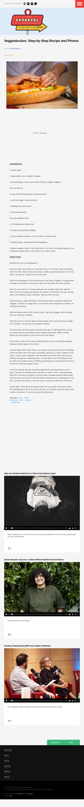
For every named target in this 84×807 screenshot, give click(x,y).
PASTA (6, 761)
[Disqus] (42, 437)
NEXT (71, 742)
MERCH (7, 771)
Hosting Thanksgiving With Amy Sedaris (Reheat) (27, 646)
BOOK (6, 755)
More (9, 548)
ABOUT (7, 777)
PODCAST (8, 750)
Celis (10, 796)
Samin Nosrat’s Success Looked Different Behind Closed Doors (34, 560)
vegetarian (28, 400)
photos (20, 398)
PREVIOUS (55, 742)
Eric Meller (29, 794)
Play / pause (6, 528)
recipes (26, 398)
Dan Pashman (15, 48)
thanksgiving (14, 400)
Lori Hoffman (19, 794)
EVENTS (7, 766)
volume (69, 528)
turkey (21, 400)
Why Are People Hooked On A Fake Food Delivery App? (30, 473)
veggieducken (15, 402)
